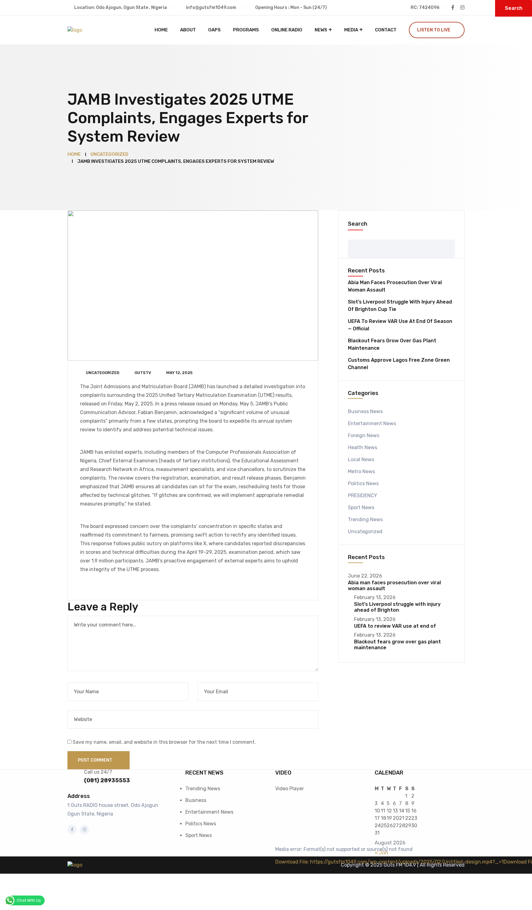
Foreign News (363, 435)
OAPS (214, 30)
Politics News (363, 483)
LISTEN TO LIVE (433, 30)
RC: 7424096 (425, 7)
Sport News (361, 507)
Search (357, 223)
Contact (386, 30)
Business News (365, 411)
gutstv (143, 372)
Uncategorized (102, 372)
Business (195, 800)
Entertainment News (372, 423)
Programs (246, 30)
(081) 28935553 (107, 780)
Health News (362, 447)
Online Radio (286, 30)
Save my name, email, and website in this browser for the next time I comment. (164, 742)
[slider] (282, 884)
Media (351, 30)
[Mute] (275, 900)
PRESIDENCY (362, 495)
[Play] (275, 871)
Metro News (361, 471)
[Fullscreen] (275, 907)
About (188, 30)
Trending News (365, 519)
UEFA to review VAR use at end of (395, 626)
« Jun (381, 853)
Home (161, 30)
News (321, 30)
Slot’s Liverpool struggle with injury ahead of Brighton (397, 607)
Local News (361, 459)
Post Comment (95, 760)
